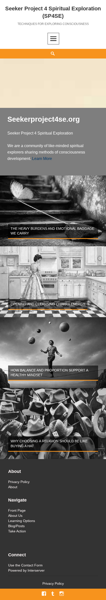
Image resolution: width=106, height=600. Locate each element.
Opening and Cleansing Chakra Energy (48, 304)
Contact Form (32, 565)
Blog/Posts (16, 526)
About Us (15, 516)
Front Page (17, 510)
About (12, 487)
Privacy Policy (19, 482)
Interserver (36, 570)
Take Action (17, 531)
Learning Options (21, 521)
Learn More (42, 158)
